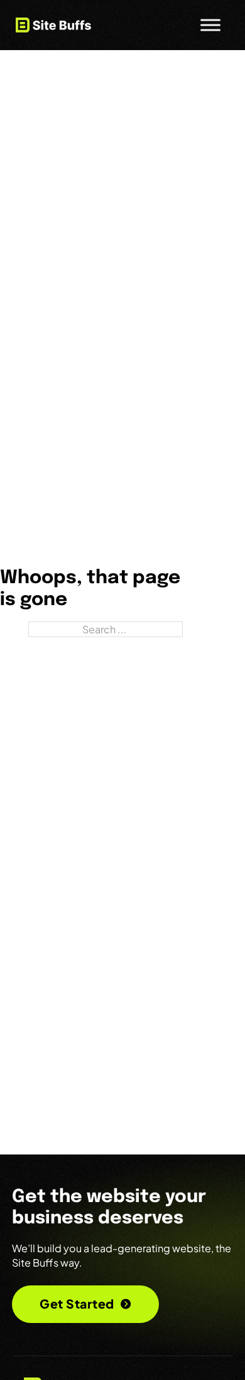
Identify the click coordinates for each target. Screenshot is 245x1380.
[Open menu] (210, 25)
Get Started (77, 1303)
